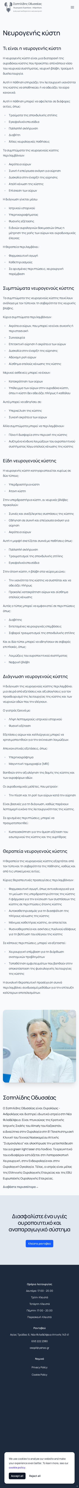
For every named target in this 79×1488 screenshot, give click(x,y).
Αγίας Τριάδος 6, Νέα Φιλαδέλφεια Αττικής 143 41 (39, 1334)
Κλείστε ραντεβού (39, 1243)
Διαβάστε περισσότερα (21, 1187)
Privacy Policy (39, 1367)
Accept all (17, 1476)
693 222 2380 (39, 1341)
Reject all (35, 1476)
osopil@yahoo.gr (39, 1347)
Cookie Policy (39, 1374)
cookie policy (17, 1467)
